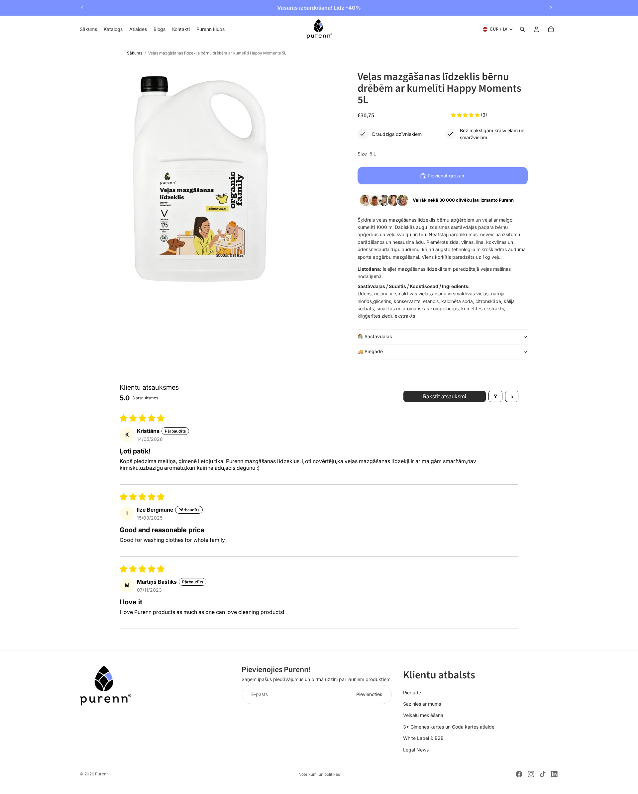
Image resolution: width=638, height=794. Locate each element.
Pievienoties (369, 694)
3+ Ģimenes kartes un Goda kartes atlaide (448, 727)
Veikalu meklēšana (423, 715)
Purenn (102, 773)
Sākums (134, 52)
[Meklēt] (522, 29)
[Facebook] (519, 774)
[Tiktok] (543, 774)
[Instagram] (531, 774)
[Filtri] (495, 396)
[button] (466, 115)
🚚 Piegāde (370, 351)
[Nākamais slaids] (551, 7)
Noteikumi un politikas (319, 774)
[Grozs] (551, 29)
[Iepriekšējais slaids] (82, 7)
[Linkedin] (554, 774)
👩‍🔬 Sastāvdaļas (375, 336)
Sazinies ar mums (422, 704)
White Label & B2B (423, 738)
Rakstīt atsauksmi (444, 396)
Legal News (416, 749)
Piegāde (412, 692)
